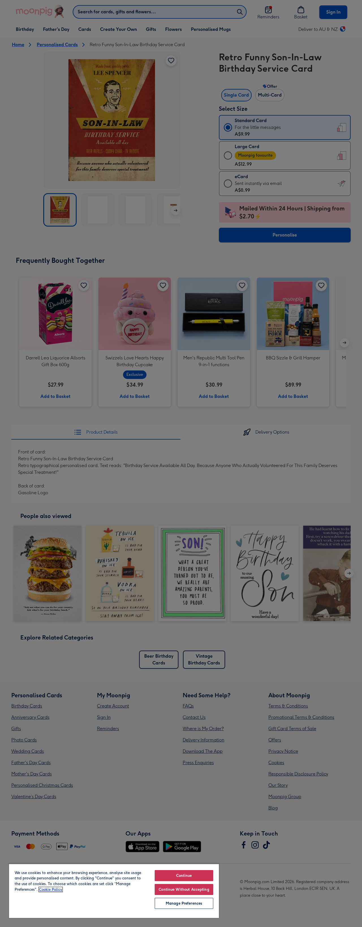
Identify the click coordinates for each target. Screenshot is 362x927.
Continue (184, 875)
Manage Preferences (184, 903)
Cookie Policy (50, 889)
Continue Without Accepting (184, 889)
